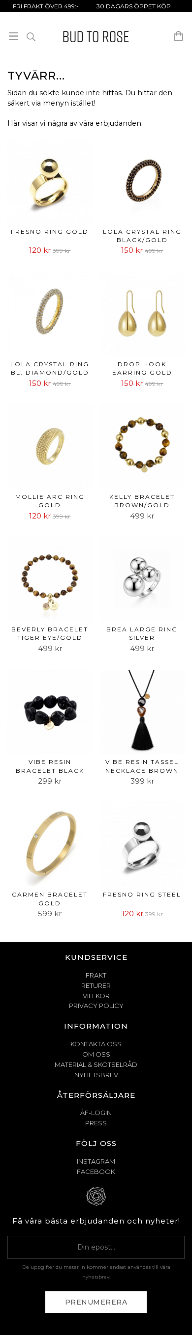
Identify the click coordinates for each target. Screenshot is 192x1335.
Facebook (96, 1171)
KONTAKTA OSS (96, 1044)
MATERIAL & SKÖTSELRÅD (96, 1064)
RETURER (96, 985)
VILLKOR (96, 996)
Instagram (96, 1161)
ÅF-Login (96, 1113)
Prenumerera (96, 1302)
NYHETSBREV (96, 1075)
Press (96, 1123)
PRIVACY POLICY (96, 1005)
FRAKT (96, 975)
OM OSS (96, 1054)
